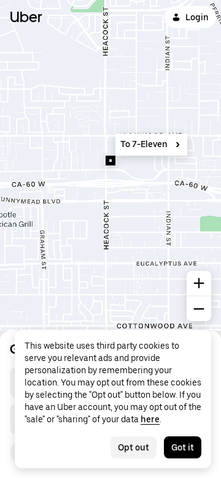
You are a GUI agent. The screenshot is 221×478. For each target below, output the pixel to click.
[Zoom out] (199, 309)
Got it (182, 447)
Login (197, 17)
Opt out (133, 447)
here (150, 419)
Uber (26, 17)
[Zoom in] (199, 283)
